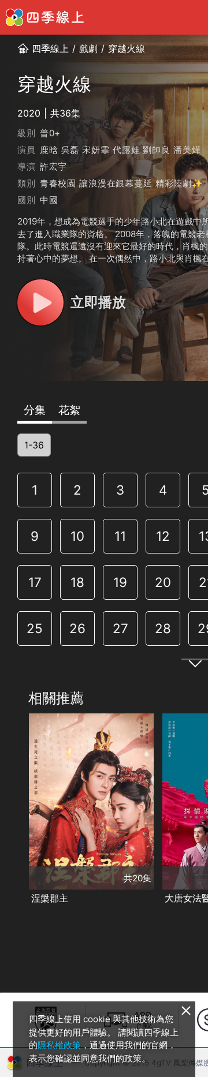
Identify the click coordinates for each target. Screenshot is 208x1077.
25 (35, 628)
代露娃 (126, 149)
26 (77, 628)
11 (120, 536)
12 (163, 536)
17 (35, 582)
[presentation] (12, 809)
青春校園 (58, 183)
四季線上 (50, 48)
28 (163, 628)
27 (120, 628)
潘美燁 (186, 149)
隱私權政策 (59, 1044)
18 (77, 582)
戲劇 (88, 48)
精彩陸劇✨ (179, 183)
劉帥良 (156, 149)
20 (163, 582)
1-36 (34, 445)
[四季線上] (45, 17)
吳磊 (70, 149)
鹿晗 (49, 149)
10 (77, 536)
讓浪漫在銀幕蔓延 (115, 183)
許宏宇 (53, 166)
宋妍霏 (95, 149)
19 (120, 582)
